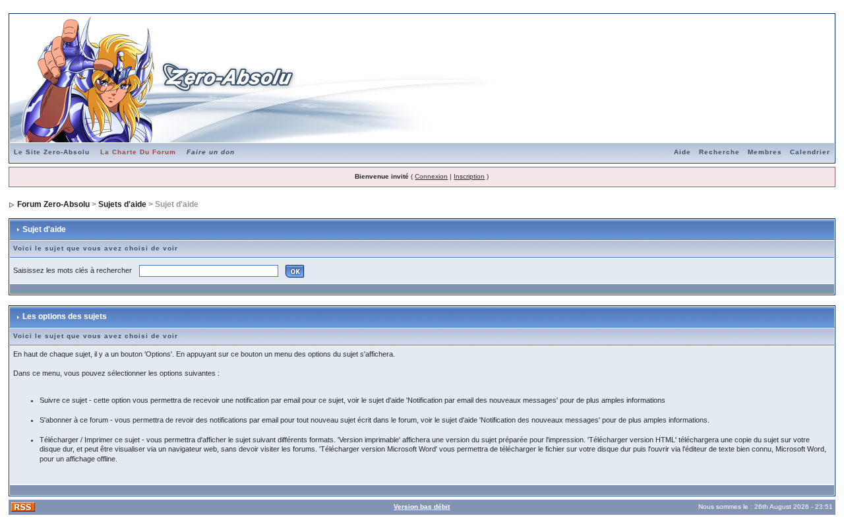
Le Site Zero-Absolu (52, 152)
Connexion (431, 176)
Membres (765, 152)
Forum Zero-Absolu (53, 204)
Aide (682, 152)
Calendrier (810, 152)
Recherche (719, 152)
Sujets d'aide (122, 204)
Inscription (469, 176)
